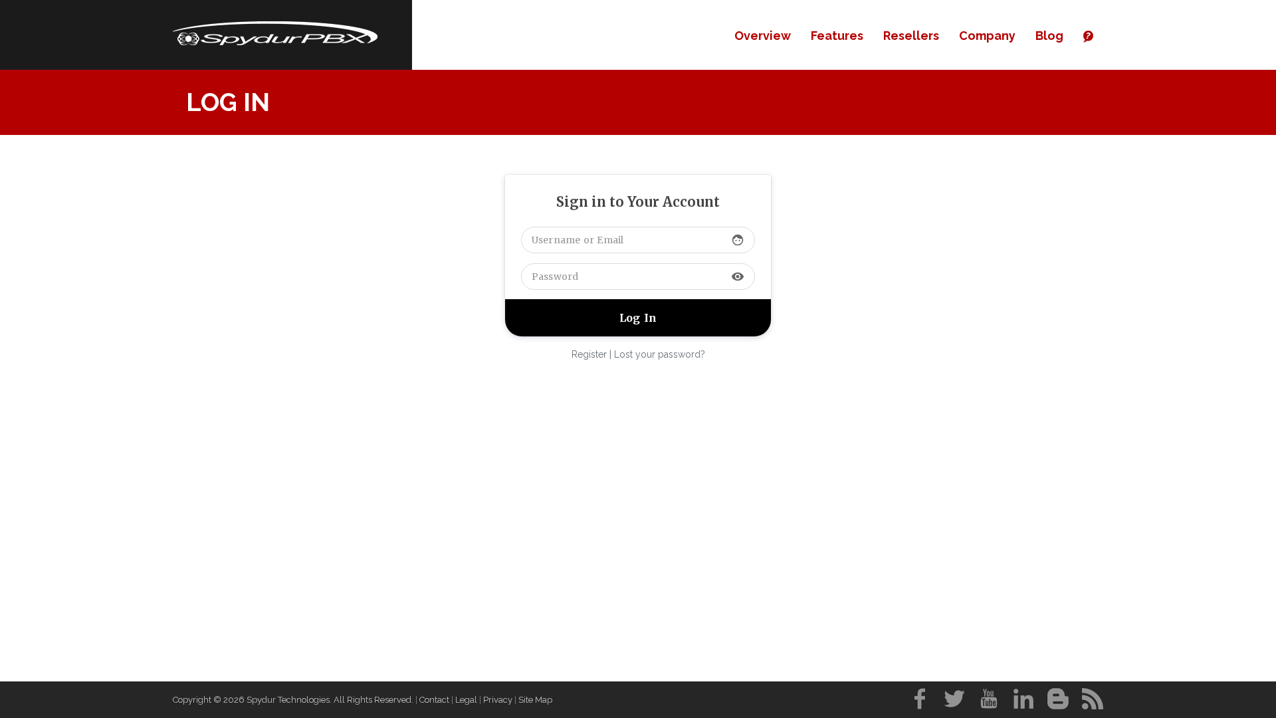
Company (987, 36)
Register (589, 354)
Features (837, 36)
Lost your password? (659, 354)
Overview (762, 36)
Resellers (911, 36)
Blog (1049, 36)
